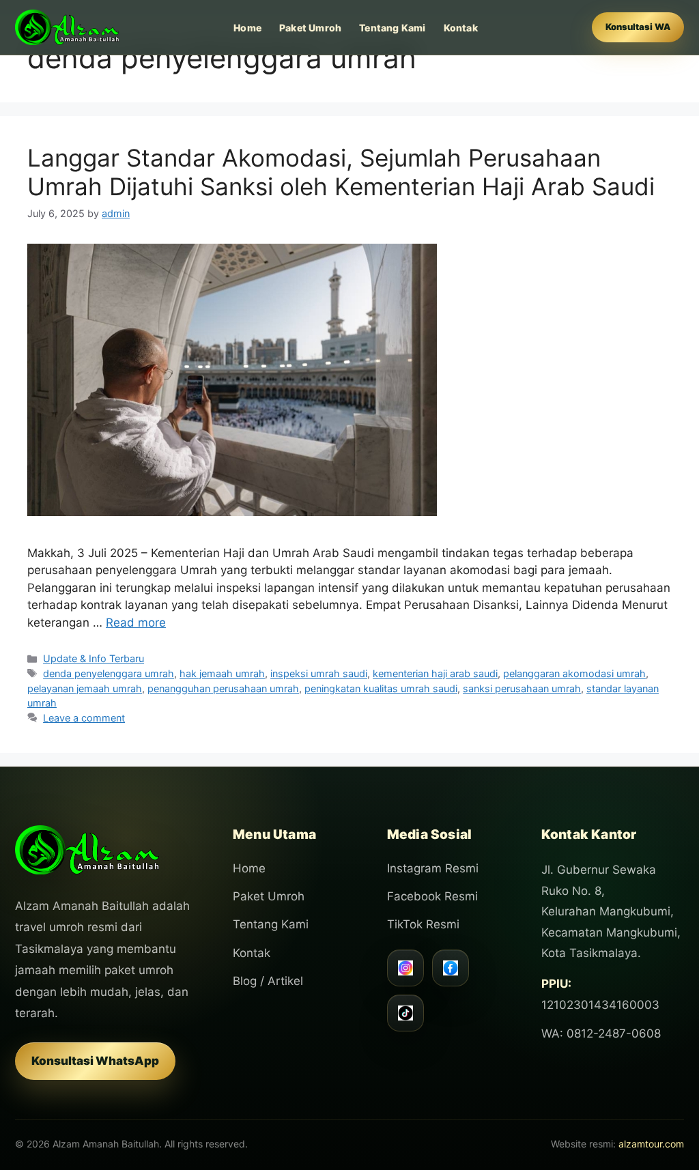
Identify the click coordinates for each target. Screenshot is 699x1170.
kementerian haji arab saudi (435, 673)
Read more (136, 622)
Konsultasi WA (637, 26)
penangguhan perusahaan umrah (223, 688)
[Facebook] (450, 968)
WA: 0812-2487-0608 (601, 1033)
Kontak (461, 27)
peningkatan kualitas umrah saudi (380, 688)
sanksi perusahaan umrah (522, 688)
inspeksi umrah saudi (318, 673)
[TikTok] (405, 1013)
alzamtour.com (651, 1144)
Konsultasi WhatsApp (95, 1061)
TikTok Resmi (423, 924)
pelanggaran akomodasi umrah (574, 673)
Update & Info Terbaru (93, 658)
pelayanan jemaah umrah (84, 688)
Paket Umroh (310, 27)
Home (247, 27)
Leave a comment (84, 718)
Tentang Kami (392, 27)
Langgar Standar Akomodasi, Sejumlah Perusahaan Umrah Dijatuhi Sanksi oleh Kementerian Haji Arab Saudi (341, 172)
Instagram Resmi (433, 868)
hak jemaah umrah (222, 673)
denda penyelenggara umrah (108, 673)
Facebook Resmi (432, 896)
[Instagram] (405, 968)
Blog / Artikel (268, 981)
